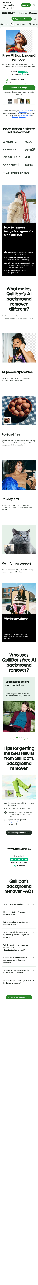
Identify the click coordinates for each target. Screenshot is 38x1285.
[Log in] (35, 19)
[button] (34, 5)
